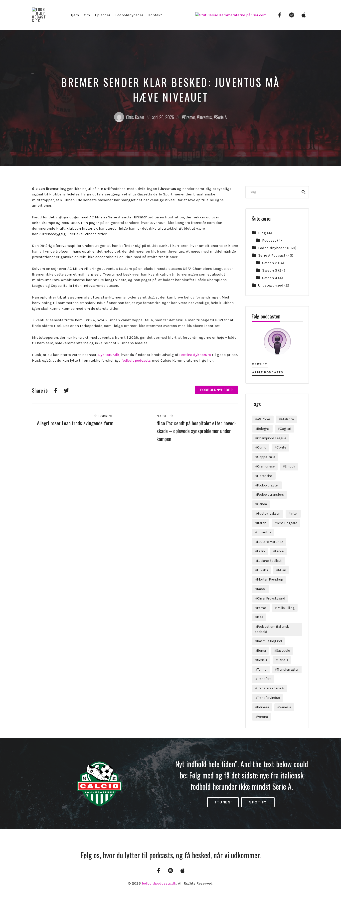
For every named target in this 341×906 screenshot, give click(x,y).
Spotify (259, 364)
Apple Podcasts (267, 372)
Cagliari (285, 429)
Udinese (263, 707)
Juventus (205, 117)
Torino (262, 669)
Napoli (261, 589)
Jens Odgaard (287, 523)
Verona (262, 717)
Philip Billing (286, 608)
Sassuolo (283, 650)
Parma (262, 608)
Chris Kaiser (135, 117)
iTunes (223, 802)
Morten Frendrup (270, 579)
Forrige (105, 416)
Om (87, 15)
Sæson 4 (269, 278)
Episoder (102, 15)
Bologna (263, 429)
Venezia (285, 707)
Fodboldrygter (268, 485)
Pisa (260, 617)
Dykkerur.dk (108, 354)
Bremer (189, 117)
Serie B (283, 660)
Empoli (290, 466)
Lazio (261, 551)
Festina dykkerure (195, 354)
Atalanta (287, 419)
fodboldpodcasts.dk (159, 883)
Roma (261, 650)
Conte (281, 447)
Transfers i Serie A (270, 688)
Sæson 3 (269, 270)
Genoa (262, 504)
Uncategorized (270, 285)
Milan (282, 570)
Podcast (269, 240)
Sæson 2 (269, 263)
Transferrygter (288, 669)
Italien (261, 523)
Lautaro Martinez (270, 542)
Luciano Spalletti (269, 561)
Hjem (74, 15)
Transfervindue (268, 698)
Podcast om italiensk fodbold (272, 629)
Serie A (221, 117)
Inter (294, 513)
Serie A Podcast (271, 255)
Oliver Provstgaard (271, 598)
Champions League (271, 438)
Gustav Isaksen (268, 513)
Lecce (279, 551)
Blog (262, 233)
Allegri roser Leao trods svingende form (75, 423)
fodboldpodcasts (136, 360)
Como (261, 447)
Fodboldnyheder (129, 15)
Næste (163, 416)
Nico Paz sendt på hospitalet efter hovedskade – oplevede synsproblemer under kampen (196, 431)
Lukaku (262, 570)
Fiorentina (265, 476)
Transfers (264, 679)
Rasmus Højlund (269, 641)
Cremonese (266, 466)
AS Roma (264, 419)
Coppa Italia (266, 457)
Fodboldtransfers (270, 494)
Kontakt (155, 15)
